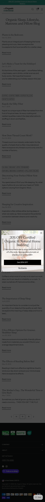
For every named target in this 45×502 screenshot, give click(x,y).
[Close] (41, 233)
